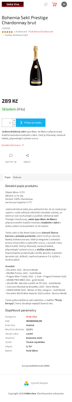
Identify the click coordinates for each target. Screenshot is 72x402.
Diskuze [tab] (17, 177)
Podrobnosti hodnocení (40, 31)
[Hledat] (45, 4)
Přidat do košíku (33, 122)
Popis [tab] (8, 177)
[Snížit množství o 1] (14, 125)
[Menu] (64, 4)
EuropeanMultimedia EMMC (36, 366)
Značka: (16, 35)
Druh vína (31, 317)
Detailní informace (11, 145)
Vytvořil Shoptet (39, 383)
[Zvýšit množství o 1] (14, 121)
